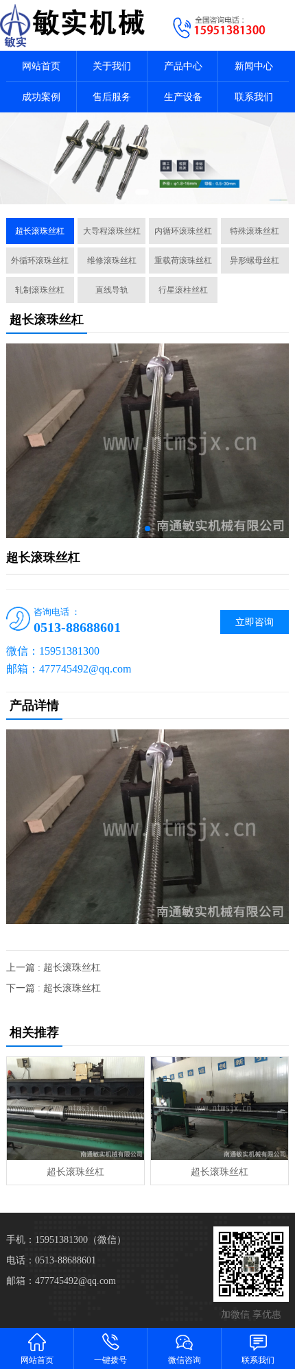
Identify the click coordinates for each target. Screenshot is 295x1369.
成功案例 (41, 97)
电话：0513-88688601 (51, 1260)
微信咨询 (184, 1360)
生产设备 (183, 97)
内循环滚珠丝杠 (183, 231)
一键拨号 (110, 1360)
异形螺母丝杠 (254, 260)
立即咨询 (254, 622)
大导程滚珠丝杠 (112, 231)
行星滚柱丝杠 (183, 290)
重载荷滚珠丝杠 (183, 260)
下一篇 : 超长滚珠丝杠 (53, 988)
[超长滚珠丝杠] (75, 1108)
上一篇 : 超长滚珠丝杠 (53, 967)
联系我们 (254, 97)
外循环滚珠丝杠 (40, 260)
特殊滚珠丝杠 (254, 231)
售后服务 (112, 97)
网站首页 (41, 66)
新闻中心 (254, 66)
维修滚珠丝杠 (112, 260)
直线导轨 (111, 290)
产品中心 (183, 66)
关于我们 (112, 66)
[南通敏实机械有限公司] (74, 25)
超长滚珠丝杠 (39, 231)
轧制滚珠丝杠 (39, 290)
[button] (140, 192)
